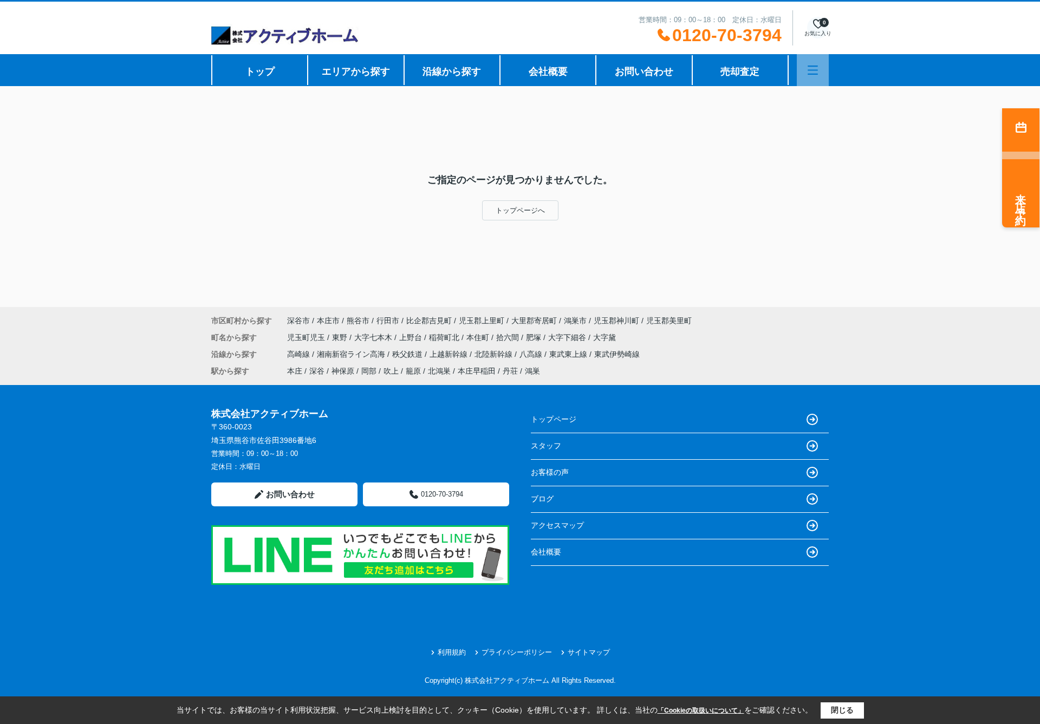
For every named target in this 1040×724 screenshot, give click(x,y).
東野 (340, 337)
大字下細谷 (568, 337)
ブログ (542, 498)
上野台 (411, 337)
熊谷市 (358, 320)
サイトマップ (589, 652)
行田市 (387, 320)
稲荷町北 (445, 337)
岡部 (368, 371)
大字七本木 (374, 337)
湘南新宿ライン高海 (352, 354)
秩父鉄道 (408, 354)
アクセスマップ (557, 525)
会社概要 (548, 71)
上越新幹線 (450, 354)
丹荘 (510, 371)
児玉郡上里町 (481, 320)
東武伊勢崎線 (617, 354)
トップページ (553, 419)
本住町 (478, 337)
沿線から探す (451, 71)
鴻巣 (532, 371)
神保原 (343, 371)
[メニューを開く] (812, 70)
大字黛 (604, 337)
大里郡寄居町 (534, 320)
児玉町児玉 (307, 337)
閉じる (842, 710)
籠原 (413, 371)
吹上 (391, 371)
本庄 (294, 371)
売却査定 (739, 71)
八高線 (531, 354)
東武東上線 (569, 354)
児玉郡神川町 (616, 320)
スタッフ (546, 445)
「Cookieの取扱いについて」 (701, 710)
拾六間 (508, 337)
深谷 (316, 371)
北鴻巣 (439, 371)
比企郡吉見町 (429, 320)
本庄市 (328, 320)
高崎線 (299, 354)
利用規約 (452, 652)
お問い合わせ (644, 71)
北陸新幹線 (494, 354)
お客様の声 (550, 472)
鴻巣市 (575, 320)
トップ (260, 71)
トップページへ (520, 210)
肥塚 (534, 337)
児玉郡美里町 (669, 320)
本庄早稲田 (477, 371)
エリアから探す (356, 71)
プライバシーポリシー (517, 652)
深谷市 (298, 320)
